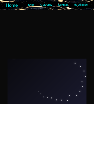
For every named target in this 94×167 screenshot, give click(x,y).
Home (12, 5)
